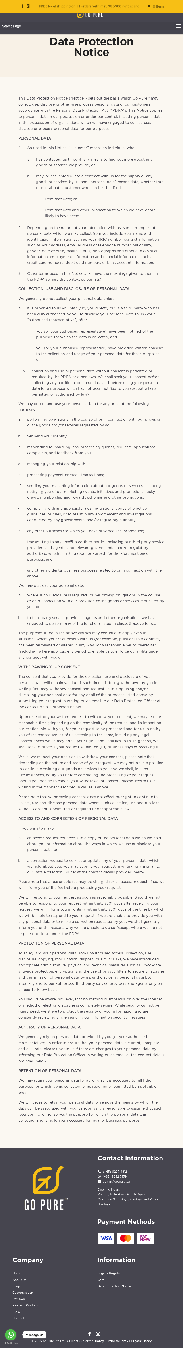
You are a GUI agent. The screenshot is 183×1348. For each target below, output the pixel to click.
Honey (99, 1341)
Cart (101, 1279)
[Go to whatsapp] (10, 1334)
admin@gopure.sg (116, 1181)
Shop (16, 1286)
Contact (18, 1318)
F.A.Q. (16, 1311)
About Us (19, 1279)
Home (16, 1273)
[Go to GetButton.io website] (11, 1343)
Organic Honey (141, 1341)
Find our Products (25, 1305)
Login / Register (109, 1273)
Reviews (18, 1298)
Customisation (22, 1292)
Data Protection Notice (114, 1286)
